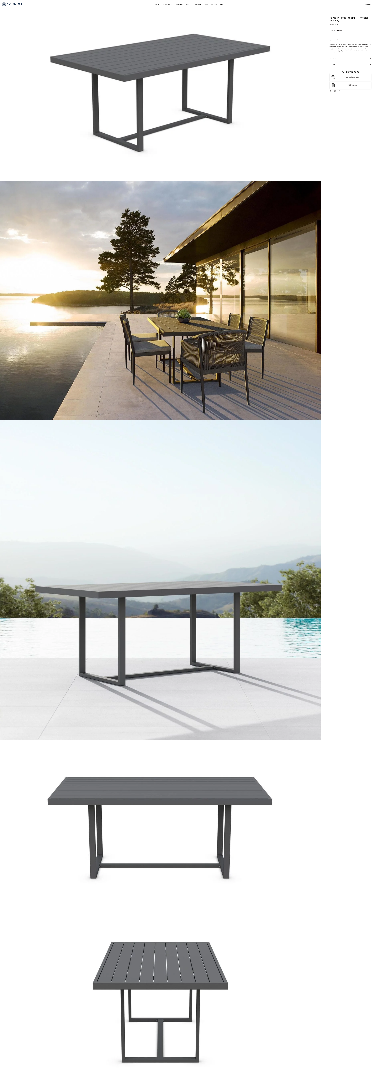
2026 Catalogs (352, 85)
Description (335, 40)
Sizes (333, 64)
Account (368, 4)
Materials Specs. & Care (352, 77)
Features (335, 58)
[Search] (375, 4)
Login (332, 30)
